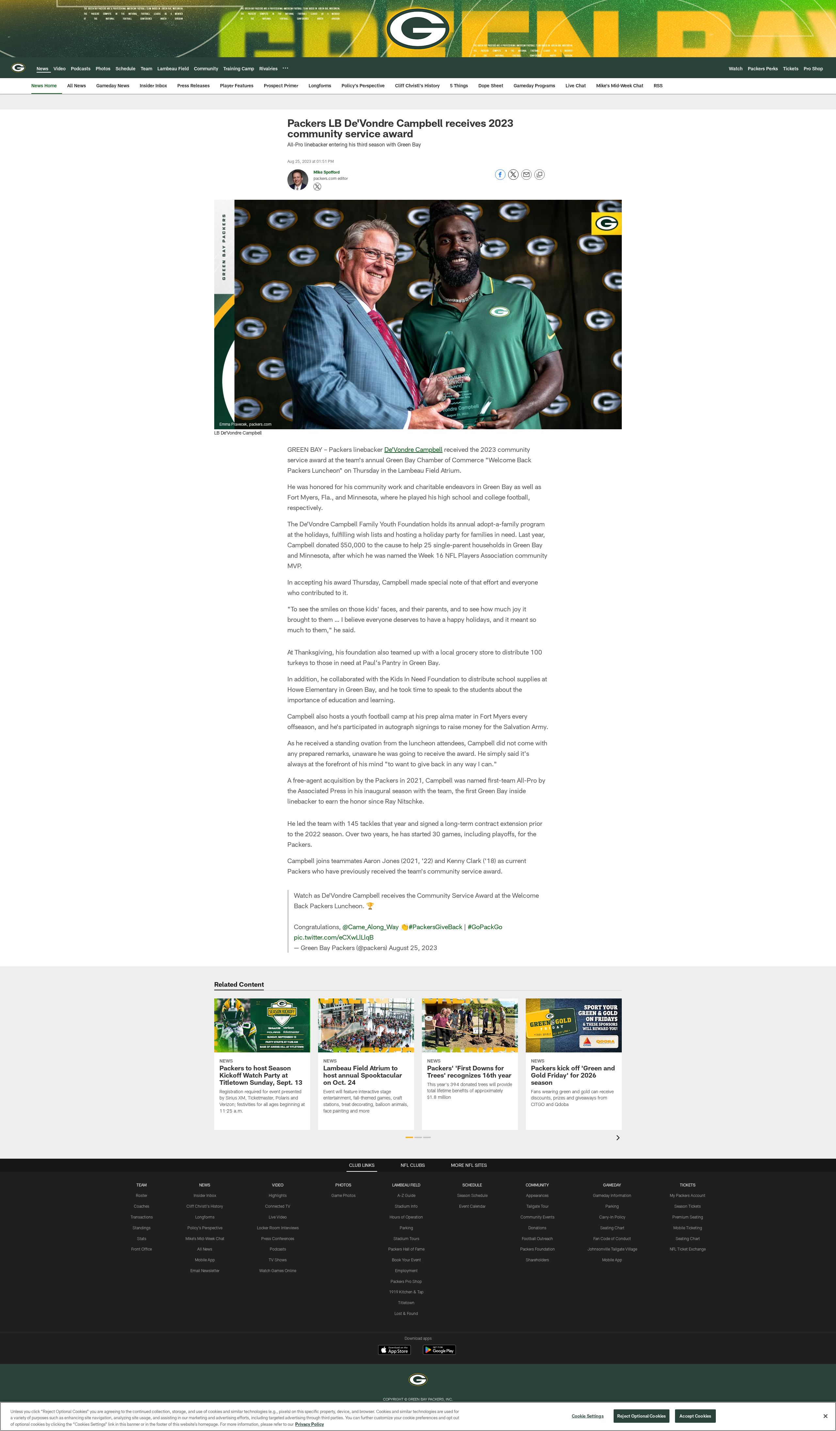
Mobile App (205, 1259)
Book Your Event (406, 1259)
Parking (406, 1227)
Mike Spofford (327, 172)
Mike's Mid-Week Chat (204, 1238)
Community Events (538, 1217)
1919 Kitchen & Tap (406, 1291)
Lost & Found (406, 1313)
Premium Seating (687, 1217)
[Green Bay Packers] (418, 1380)
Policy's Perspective (204, 1227)
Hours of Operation (406, 1217)
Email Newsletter (204, 1270)
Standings (142, 1227)
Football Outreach (537, 1238)
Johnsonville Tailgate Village (612, 1249)
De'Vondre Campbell (413, 449)
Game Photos (343, 1195)
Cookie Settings (588, 1415)
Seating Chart (612, 1227)
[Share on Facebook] (500, 178)
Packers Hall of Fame (406, 1249)
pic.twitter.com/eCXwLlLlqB (334, 937)
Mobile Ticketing (687, 1227)
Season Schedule (472, 1195)
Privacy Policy (309, 1424)
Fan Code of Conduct (612, 1238)
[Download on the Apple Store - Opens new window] (394, 1350)
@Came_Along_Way (371, 926)
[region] (418, 1416)
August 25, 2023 (413, 947)
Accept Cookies (695, 1415)
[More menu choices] (285, 68)
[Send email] (526, 178)
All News (204, 1249)
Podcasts (278, 1249)
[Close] (825, 1416)
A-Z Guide (406, 1195)
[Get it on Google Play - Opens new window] (439, 1353)
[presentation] (619, 1138)
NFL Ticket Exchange (688, 1249)
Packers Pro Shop (406, 1281)
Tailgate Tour (537, 1206)
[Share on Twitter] (513, 178)
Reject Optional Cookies (641, 1415)
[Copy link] (539, 174)
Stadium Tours (406, 1238)
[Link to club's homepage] (18, 68)
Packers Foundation (537, 1249)
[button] (409, 1137)
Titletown (406, 1302)
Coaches (141, 1206)
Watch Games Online (277, 1270)
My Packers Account (687, 1195)
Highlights (278, 1195)
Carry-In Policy (612, 1217)
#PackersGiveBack (435, 926)
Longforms (205, 1217)
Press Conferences (277, 1238)
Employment (406, 1270)
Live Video (278, 1217)
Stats (141, 1238)
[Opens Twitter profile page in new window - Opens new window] (317, 187)
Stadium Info (406, 1206)
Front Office (141, 1249)
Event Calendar (472, 1206)
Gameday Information (612, 1195)
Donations (537, 1227)
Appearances (537, 1195)
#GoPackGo (485, 926)
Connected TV (277, 1206)
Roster (141, 1195)
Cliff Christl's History (204, 1206)
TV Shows (278, 1259)
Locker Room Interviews (278, 1227)
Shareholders (537, 1259)
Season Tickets (687, 1206)
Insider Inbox (205, 1195)
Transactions (142, 1217)
